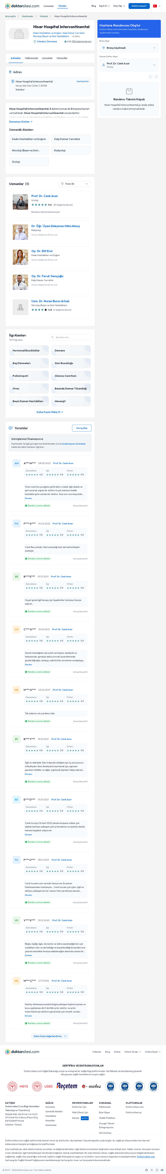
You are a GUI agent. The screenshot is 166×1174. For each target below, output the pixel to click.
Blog (94, 6)
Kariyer (80, 1117)
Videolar (96, 1051)
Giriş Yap (117, 6)
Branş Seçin (104, 41)
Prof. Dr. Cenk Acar (44, 196)
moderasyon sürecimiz (74, 443)
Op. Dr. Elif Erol (41, 251)
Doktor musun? (139, 6)
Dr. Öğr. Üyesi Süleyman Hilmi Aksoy (55, 226)
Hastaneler (27, 16)
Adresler (16, 58)
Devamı (28, 498)
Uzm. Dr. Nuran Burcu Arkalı (50, 301)
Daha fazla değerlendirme (48, 1036)
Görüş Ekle (81, 428)
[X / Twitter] (151, 1170)
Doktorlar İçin (79, 1106)
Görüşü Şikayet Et (80, 506)
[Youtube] (162, 1170)
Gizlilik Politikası (107, 1117)
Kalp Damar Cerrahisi (74, 33)
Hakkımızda (31, 58)
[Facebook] (146, 1170)
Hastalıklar (50, 1116)
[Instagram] (157, 1170)
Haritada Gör (83, 81)
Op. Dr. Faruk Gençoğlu (47, 276)
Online (117, 1051)
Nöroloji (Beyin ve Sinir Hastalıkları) (51, 36)
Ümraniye (52, 41)
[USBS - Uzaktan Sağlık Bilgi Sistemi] (42, 1086)
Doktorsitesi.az (134, 1112)
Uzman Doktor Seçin (108, 56)
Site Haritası (105, 1132)
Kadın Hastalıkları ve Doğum (47, 33)
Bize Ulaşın (104, 1112)
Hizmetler (62, 58)
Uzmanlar (49, 6)
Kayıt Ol (103, 6)
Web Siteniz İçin (80, 1112)
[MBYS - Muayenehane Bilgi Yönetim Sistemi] (17, 1086)
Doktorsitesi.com (134, 1106)
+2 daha (76, 36)
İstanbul (44, 16)
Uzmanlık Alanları (54, 1111)
